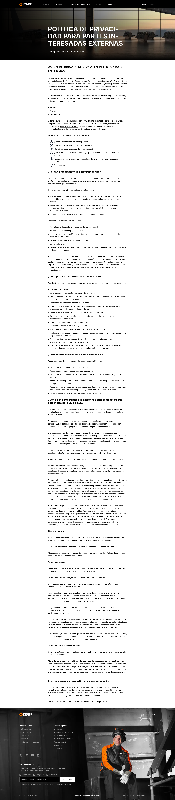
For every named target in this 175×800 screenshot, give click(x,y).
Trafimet (53, 111)
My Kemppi (58, 729)
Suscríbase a (67, 779)
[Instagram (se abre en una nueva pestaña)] (38, 755)
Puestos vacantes (62, 742)
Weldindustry (55, 114)
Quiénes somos (25, 729)
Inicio (154, 714)
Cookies (125, 796)
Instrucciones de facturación (65, 732)
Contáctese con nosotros (29, 742)
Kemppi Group (62, 745)
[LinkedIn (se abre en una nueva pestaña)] (26, 755)
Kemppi (53, 107)
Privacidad (141, 796)
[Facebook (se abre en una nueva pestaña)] (21, 755)
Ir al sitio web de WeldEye (63, 739)
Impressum (151, 796)
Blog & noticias (25, 732)
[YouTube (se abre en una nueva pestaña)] (32, 755)
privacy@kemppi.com (69, 126)
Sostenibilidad (24, 735)
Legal (132, 796)
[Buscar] (138, 4)
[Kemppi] (25, 4)
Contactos (111, 4)
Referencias (24, 739)
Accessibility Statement (62, 735)
